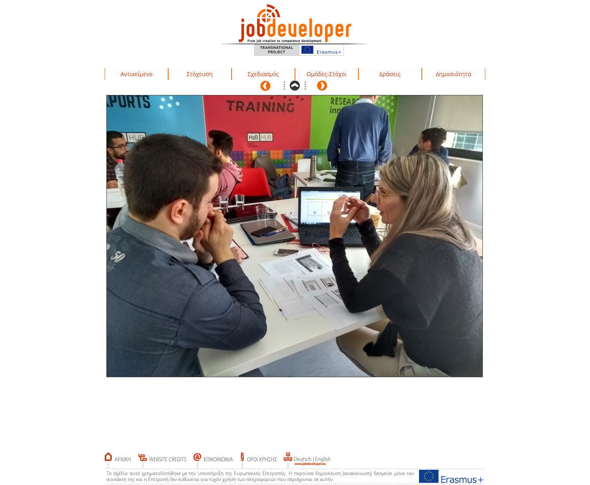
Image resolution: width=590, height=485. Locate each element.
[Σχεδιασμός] (263, 74)
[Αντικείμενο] (136, 74)
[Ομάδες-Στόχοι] (326, 74)
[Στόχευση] (200, 74)
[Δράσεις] (390, 74)
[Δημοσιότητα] (453, 74)
